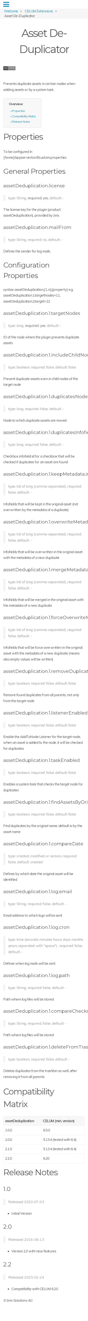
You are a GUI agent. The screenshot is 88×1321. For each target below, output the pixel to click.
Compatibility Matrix (23, 116)
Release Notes (21, 121)
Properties (18, 111)
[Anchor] (47, 136)
